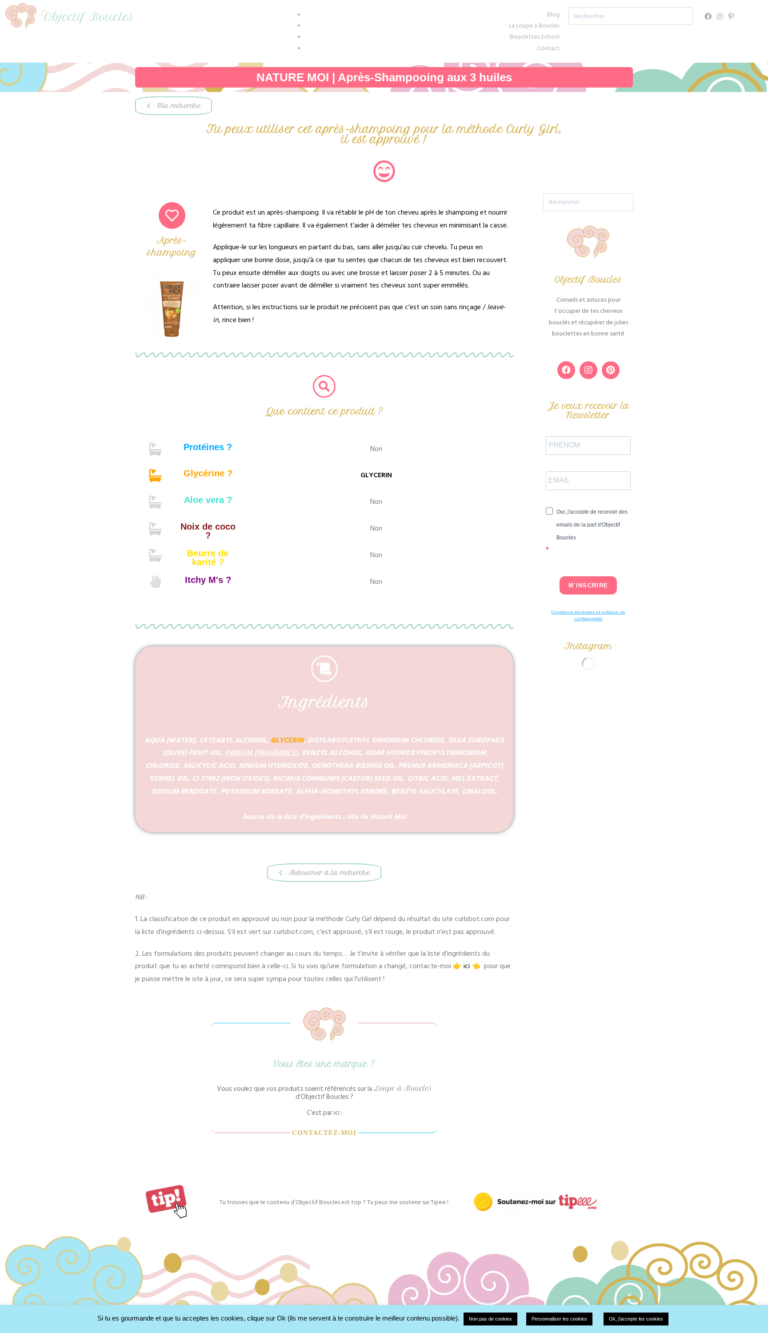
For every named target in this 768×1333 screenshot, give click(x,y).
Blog (553, 14)
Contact (548, 48)
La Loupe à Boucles (534, 25)
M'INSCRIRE (588, 585)
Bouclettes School (535, 37)
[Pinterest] (731, 17)
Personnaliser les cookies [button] (559, 1318)
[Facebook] (708, 17)
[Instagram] (720, 17)
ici (467, 966)
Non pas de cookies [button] (490, 1318)
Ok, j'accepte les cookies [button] (636, 1318)
